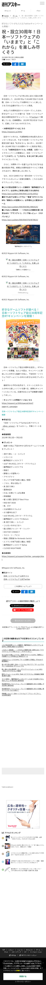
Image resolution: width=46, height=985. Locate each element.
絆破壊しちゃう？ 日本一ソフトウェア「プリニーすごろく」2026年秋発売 (21, 694)
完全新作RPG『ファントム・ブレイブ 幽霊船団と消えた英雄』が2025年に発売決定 (23, 684)
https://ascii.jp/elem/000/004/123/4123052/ (20, 193)
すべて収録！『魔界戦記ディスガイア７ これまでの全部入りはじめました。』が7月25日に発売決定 (23, 679)
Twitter (34, 117)
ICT (25, 952)
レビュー (11, 950)
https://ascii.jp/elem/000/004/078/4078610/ (20, 219)
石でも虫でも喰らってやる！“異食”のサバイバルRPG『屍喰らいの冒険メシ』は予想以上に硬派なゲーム (22, 655)
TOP (3, 950)
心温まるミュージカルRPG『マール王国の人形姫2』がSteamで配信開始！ (22, 660)
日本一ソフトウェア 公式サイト (16, 576)
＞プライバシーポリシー (23, 982)
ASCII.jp (13, 955)
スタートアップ (16, 952)
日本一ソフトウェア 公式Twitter (17, 579)
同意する (23, 976)
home (6, 16)
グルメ (23, 11)
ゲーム (8, 11)
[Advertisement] (23, 717)
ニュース (20, 950)
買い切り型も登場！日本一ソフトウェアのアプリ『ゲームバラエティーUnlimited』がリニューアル (23, 665)
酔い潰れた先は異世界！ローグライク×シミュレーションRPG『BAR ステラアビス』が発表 (22, 670)
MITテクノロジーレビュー (29, 955)
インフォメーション (36, 952)
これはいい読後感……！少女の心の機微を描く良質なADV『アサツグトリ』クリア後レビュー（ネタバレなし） (23, 650)
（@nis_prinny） (8, 426)
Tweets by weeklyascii (7, 787)
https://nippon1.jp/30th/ (12, 131)
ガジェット (29, 950)
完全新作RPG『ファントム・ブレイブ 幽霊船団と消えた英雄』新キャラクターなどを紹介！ (23, 689)
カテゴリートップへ (24, 621)
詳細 (17, 970)
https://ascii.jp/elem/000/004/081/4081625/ (20, 206)
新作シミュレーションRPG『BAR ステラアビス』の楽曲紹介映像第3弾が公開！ (23, 675)
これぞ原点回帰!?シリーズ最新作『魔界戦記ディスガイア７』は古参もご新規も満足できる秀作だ (22, 645)
